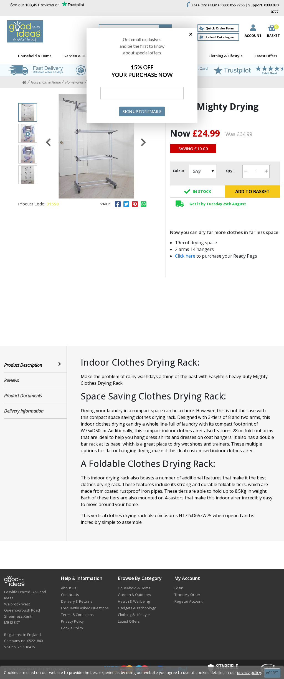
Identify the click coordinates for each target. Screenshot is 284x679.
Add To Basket (252, 191)
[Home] (24, 82)
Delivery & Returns (76, 601)
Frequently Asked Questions (85, 607)
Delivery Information (24, 411)
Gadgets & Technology (137, 607)
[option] (96, 146)
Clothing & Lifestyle (226, 55)
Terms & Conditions (77, 614)
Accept (272, 672)
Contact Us (70, 594)
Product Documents (23, 396)
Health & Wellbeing (134, 601)
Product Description (23, 365)
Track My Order (187, 594)
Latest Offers (266, 55)
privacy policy (249, 672)
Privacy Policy (72, 621)
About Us (68, 587)
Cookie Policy (72, 627)
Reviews (11, 380)
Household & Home (35, 55)
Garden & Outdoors (81, 55)
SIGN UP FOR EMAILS (142, 111)
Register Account (188, 601)
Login (178, 587)
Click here (185, 256)
